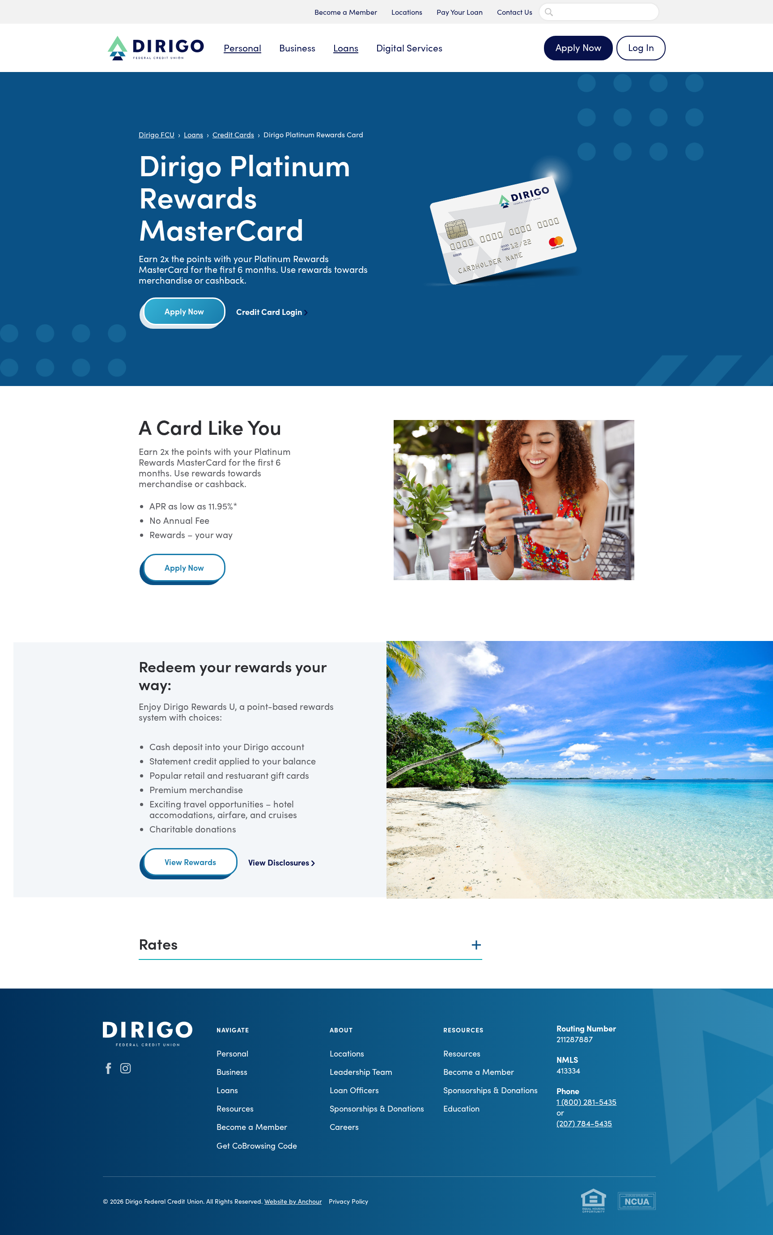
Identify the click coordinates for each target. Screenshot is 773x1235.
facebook (108, 1068)
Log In (641, 47)
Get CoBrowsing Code (257, 1145)
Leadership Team (361, 1071)
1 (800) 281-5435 (586, 1101)
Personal (242, 47)
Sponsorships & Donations (377, 1108)
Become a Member (345, 12)
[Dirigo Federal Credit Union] (155, 48)
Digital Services (409, 47)
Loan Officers (354, 1090)
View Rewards (190, 861)
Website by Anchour (293, 1201)
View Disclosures (278, 862)
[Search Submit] (549, 12)
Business (297, 47)
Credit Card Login (269, 311)
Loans (345, 47)
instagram (125, 1068)
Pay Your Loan (460, 12)
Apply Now (578, 47)
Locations (406, 12)
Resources (235, 1108)
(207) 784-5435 (584, 1123)
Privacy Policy (348, 1201)
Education (461, 1108)
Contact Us (514, 12)
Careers (344, 1126)
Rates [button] (158, 943)
